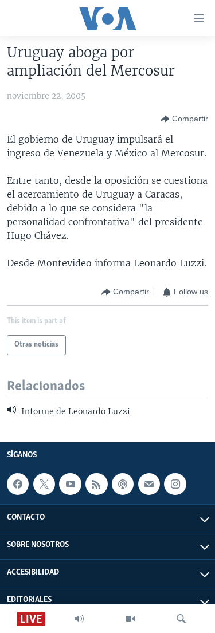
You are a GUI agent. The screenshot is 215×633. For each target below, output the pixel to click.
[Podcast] (123, 484)
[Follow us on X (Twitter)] (44, 484)
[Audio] (79, 618)
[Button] (184, 119)
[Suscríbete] (149, 484)
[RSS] (96, 484)
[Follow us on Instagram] (175, 484)
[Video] (130, 618)
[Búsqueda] (181, 618)
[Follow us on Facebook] (18, 484)
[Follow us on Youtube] (70, 484)
